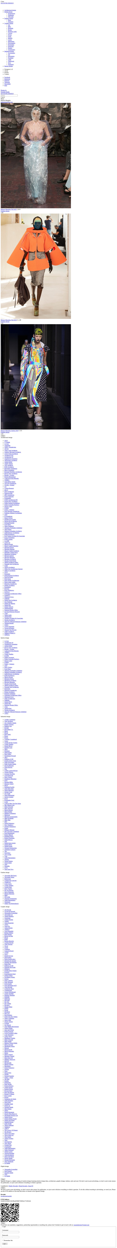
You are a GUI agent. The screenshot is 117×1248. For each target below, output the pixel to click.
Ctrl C (6, 954)
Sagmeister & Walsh (10, 1099)
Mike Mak (7, 820)
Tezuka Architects (9, 620)
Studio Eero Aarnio (10, 843)
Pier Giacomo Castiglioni (11, 831)
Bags (9, 20)
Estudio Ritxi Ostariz (10, 970)
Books (10, 30)
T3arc (6, 613)
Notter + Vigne (8, 1077)
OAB (6, 565)
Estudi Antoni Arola (10, 761)
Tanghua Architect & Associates (13, 618)
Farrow (6, 979)
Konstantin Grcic (9, 800)
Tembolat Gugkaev (9, 849)
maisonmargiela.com (7, 102)
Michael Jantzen (9, 556)
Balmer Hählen (8, 933)
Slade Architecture (9, 698)
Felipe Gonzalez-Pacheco (11, 505)
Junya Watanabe (9, 892)
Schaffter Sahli (8, 1104)
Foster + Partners (9, 509)
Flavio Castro (8, 506)
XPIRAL (7, 635)
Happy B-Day (8, 518)
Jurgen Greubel (8, 797)
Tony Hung (7, 1143)
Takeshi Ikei (7, 616)
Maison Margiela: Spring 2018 (9, 430)
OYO (6, 572)
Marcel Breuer (8, 810)
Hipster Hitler (8, 1007)
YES (5, 1174)
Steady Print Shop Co (10, 1114)
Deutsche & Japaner (10, 961)
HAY (6, 780)
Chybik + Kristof (9, 485)
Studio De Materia (9, 603)
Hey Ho (6, 1002)
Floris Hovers (8, 767)
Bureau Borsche (9, 941)
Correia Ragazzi (9, 488)
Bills (9, 26)
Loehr (6, 802)
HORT (6, 1008)
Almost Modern (9, 916)
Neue (5, 1071)
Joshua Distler (8, 1028)
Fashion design (8, 18)
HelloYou (7, 998)
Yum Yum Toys (8, 869)
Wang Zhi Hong (9, 1156)
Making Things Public (10, 1043)
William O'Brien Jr (9, 633)
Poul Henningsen (9, 833)
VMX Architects (9, 631)
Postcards (11, 46)
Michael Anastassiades (10, 816)
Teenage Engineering (10, 848)
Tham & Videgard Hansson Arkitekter (15, 621)
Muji (5, 821)
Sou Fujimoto (8, 602)
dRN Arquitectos (9, 495)
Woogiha (7, 866)
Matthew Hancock (9, 1059)
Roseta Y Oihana (9, 1094)
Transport (11, 64)
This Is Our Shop (9, 1133)
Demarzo (7, 751)
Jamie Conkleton (9, 1018)
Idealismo (7, 1012)
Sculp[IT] (7, 595)
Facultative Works (9, 977)
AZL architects (8, 465)
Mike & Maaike (9, 818)
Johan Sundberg (9, 526)
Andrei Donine (8, 919)
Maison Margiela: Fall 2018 (9, 320)
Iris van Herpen (8, 890)
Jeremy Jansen (8, 1021)
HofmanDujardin (9, 523)
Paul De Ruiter (8, 577)
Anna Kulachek (9, 923)
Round (6, 1097)
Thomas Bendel (9, 623)
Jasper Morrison (9, 790)
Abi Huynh (7, 910)
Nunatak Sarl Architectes (11, 564)
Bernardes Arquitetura (10, 468)
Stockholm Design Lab (11, 1115)
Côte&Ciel (7, 882)
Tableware (11, 61)
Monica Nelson (8, 1064)
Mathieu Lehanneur (10, 813)
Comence (7, 949)
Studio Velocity (8, 607)
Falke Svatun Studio (10, 764)
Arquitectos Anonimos (10, 458)
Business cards (12, 31)
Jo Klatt (6, 1023)
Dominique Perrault (10, 756)
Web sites (11, 17)
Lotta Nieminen (8, 1035)
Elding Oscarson (9, 657)
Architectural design (10, 10)
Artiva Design (8, 928)
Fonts (9, 36)
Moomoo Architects (10, 559)
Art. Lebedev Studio (10, 723)
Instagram (7, 79)
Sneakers (10, 21)
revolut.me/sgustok (6, 1196)
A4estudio (7, 445)
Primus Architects (9, 585)
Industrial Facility (9, 787)
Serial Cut (7, 1105)
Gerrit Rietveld (8, 775)
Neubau (6, 1069)
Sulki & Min (8, 1123)
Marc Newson (8, 808)
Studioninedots (8, 608)
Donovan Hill (8, 493)
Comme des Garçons (10, 880)
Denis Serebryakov (9, 959)
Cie (5, 486)
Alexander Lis (8, 914)
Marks (6, 1053)
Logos (10, 40)
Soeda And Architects (10, 600)
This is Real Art (8, 1135)
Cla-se (6, 946)
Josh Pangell (8, 1171)
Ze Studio (7, 1163)
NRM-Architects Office (11, 562)
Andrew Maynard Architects (12, 452)
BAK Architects (9, 467)
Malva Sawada (8, 1045)
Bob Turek (7, 734)
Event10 (6, 972)
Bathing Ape (8, 726)
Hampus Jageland (9, 995)
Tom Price (7, 853)
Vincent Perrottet (9, 1153)
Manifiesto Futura (9, 1046)
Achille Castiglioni (9, 719)
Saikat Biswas (8, 840)
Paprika (6, 1081)
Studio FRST (8, 702)
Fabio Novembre (9, 762)
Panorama (7, 574)
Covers (10, 33)
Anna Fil (30, 1186)
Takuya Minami (9, 1125)
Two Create (7, 854)
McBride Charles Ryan (11, 552)
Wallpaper (11, 15)
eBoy (5, 757)
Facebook (7, 77)
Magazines (11, 41)
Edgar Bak (7, 964)
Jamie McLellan (9, 789)
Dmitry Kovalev (13, 1186)
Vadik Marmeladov (9, 858)
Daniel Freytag (8, 956)
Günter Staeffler (9, 993)
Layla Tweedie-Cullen (10, 1033)
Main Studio (8, 1041)
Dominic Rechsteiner (10, 962)
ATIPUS (6, 929)
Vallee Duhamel (9, 1150)
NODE (6, 1074)
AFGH (6, 449)
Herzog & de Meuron (10, 521)
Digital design (8, 12)
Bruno (6, 738)
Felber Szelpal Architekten (12, 503)
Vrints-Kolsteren (9, 1155)
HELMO (7, 1000)
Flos (5, 769)
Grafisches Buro (9, 989)
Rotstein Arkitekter (9, 693)
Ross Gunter (8, 1096)
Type (5, 856)
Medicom (7, 815)
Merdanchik (7, 1063)
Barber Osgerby (9, 724)
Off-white (7, 897)
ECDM (6, 656)
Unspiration (7, 1147)
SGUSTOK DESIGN (7, 3)
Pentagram (7, 1082)
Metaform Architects (10, 554)
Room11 (6, 588)
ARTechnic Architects (10, 460)
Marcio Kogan (8, 544)
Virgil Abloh (8, 863)
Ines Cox (7, 1013)
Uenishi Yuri (8, 1145)
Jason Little (7, 1020)
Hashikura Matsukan (10, 779)
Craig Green (8, 884)
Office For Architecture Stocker (13, 569)
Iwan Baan (7, 524)
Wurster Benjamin (9, 1160)
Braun (6, 736)
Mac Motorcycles (9, 805)
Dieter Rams (8, 752)
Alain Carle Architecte (10, 450)
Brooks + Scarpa (9, 475)
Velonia (6, 859)
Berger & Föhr (8, 936)
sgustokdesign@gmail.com (81, 1225)
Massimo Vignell (9, 1056)
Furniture (10, 58)
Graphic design (8, 23)
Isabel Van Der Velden (10, 1017)
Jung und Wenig (9, 1030)
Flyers (10, 35)
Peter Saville (8, 1084)
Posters (10, 48)
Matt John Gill (8, 1058)
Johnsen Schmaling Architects (13, 531)
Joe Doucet (7, 1025)
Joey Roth (7, 793)
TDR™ (6, 1128)
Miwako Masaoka (9, 557)
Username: (5, 1230)
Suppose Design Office (11, 610)
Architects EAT (8, 455)
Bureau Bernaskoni (10, 477)
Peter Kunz (7, 579)
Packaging (11, 45)
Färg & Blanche (9, 765)
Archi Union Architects (11, 454)
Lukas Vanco (8, 1036)
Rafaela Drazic (8, 1089)
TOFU (6, 625)
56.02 (6, 440)
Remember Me (8, 1240)
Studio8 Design (8, 1122)
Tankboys (7, 1127)
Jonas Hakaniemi (9, 795)
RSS (5, 85)
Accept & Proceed (9, 911)
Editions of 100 (8, 759)
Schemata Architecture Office (12, 593)
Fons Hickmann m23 (10, 985)
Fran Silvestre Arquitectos (11, 511)
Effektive (7, 969)
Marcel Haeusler (9, 1051)
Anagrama (7, 918)
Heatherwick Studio (10, 519)
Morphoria (7, 1066)
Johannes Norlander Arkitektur (13, 528)
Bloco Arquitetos (9, 470)
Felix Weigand (8, 982)
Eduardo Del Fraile (9, 967)
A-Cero (6, 444)
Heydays (7, 1005)
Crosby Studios (8, 654)
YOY (6, 868)
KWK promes (8, 539)
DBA (6, 749)
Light (9, 59)
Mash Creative (8, 1054)
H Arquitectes (8, 516)
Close (2, 435)
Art (9, 25)
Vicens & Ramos (9, 628)
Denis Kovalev (23, 1186)
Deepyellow (7, 957)
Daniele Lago (8, 747)
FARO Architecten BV (11, 500)
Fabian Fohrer (8, 975)
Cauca (6, 741)
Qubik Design (8, 1087)
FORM (6, 508)
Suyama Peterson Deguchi (12, 612)
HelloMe (7, 997)
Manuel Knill (8, 1049)
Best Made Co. (8, 729)
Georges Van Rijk (9, 774)
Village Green (8, 1151)
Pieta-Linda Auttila (9, 582)
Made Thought (8, 807)
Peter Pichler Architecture (11, 580)
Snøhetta (6, 598)
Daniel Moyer (8, 746)
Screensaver (11, 13)
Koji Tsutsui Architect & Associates (14, 536)
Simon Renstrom (9, 1112)
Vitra (5, 864)
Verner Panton (8, 861)
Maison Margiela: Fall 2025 (9, 209)
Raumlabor (7, 587)
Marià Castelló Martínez (11, 546)
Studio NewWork (9, 1120)
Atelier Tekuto (8, 463)
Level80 (6, 541)
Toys (9, 63)
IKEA (6, 785)
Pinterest (6, 80)
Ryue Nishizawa (9, 590)
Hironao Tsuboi (8, 784)
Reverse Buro (8, 1091)
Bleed (6, 731)
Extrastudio (7, 498)
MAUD (6, 1061)
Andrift (6, 921)
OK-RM (6, 1079)
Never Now (7, 1072)
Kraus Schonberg (9, 537)
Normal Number (9, 1076)
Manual (6, 1048)
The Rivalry (7, 1132)
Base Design (8, 934)
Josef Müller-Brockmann (11, 1026)
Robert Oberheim (9, 838)
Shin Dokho (7, 1109)
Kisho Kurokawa (9, 534)
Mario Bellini (8, 812)
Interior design (8, 66)
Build (6, 939)
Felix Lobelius (8, 980)
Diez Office (7, 754)
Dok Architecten (9, 491)
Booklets (10, 28)
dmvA (6, 490)
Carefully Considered (10, 739)
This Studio (7, 1137)
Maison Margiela (9, 893)
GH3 (5, 514)
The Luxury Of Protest (11, 1130)
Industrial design (9, 51)
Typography (11, 49)
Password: (5, 1235)
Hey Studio (7, 1003)
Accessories (11, 53)
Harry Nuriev (8, 667)
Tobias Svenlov (8, 1138)
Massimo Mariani (9, 549)
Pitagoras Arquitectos (10, 584)
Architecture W (8, 457)
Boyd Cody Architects (10, 473)
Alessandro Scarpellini (10, 913)
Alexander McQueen (10, 875)
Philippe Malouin (9, 830)
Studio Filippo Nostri (10, 1119)
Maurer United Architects (11, 551)
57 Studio (7, 442)
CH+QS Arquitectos (10, 483)
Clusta (6, 947)
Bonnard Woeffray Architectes (13, 472)
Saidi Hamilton (8, 1100)
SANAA (7, 592)
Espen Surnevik (9, 496)
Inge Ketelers (8, 1015)
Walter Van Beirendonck (11, 903)
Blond (6, 733)
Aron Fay (7, 926)
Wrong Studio (8, 1158)
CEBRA (6, 480)
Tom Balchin (8, 1142)
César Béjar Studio (9, 482)
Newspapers (11, 43)
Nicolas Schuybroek (10, 561)
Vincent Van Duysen (10, 630)
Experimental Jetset (10, 974)
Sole (5, 841)
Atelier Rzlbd (8, 462)
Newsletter (7, 84)
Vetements (7, 902)
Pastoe (6, 828)
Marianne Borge (9, 547)
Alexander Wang (9, 877)
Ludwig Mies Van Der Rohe (12, 803)
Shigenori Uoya (9, 597)
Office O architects (9, 570)
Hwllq (6, 1010)
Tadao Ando (8, 615)
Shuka (6, 1110)
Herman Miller (8, 782)
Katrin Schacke (8, 1031)
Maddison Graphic (9, 1038)
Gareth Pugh (8, 887)
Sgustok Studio (8, 1107)
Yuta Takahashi (8, 1161)
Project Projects (8, 1086)
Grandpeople (8, 990)
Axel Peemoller (8, 931)
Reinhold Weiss (8, 836)
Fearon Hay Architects (10, 501)
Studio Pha (7, 605)
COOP (6, 952)
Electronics (11, 56)
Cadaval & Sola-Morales (11, 478)
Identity (10, 38)
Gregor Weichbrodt (10, 992)
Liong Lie (7, 542)
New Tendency (8, 825)
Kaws (6, 798)
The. (5, 851)
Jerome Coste (8, 792)
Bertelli (6, 728)
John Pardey (8, 529)
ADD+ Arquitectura (10, 447)
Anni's (6, 924)
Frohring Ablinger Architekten (13, 513)
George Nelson (8, 772)
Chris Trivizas (8, 944)
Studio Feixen (8, 1117)
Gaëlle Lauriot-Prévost (10, 770)
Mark (5, 895)
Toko (5, 1140)
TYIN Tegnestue (9, 626)
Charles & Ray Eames (10, 742)
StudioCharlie (8, 846)
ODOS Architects (9, 567)
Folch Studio (8, 984)
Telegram (7, 82)
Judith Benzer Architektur (11, 533)
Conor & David (8, 951)
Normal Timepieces (10, 826)
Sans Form (7, 1102)
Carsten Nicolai (8, 942)
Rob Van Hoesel (9, 1092)
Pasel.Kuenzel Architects (11, 575)
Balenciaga (7, 879)
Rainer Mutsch (8, 835)
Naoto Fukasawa (9, 823)
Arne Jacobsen (8, 721)
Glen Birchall (8, 987)
